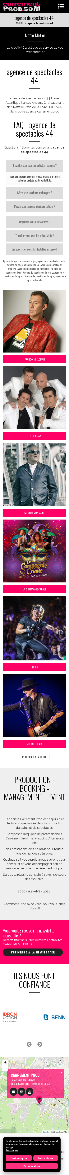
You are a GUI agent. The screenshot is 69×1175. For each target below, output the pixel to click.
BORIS (34, 667)
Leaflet (46, 1131)
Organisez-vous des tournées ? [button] (34, 222)
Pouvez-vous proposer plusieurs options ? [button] (34, 206)
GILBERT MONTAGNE (34, 513)
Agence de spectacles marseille (33, 269)
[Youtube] (29, 1092)
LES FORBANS (34, 436)
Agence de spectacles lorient (37, 272)
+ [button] (5, 1062)
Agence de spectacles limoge (39, 276)
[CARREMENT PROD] (22, 6)
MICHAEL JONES (34, 744)
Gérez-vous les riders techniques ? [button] (34, 192)
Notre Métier (35, 35)
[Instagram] (21, 1092)
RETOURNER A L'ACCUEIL (34, 757)
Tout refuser (45, 1158)
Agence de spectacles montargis (19, 261)
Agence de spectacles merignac (23, 265)
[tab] (34, 166)
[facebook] (13, 1092)
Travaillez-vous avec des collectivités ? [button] (34, 235)
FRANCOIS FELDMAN (35, 359)
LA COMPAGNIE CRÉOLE (34, 589)
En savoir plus (12, 1150)
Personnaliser (31, 1166)
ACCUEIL (20, 23)
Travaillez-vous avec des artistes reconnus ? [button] (35, 165)
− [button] (5, 1068)
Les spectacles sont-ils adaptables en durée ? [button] (34, 249)
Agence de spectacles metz (51, 261)
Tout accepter (18, 1158)
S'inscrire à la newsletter (33, 952)
